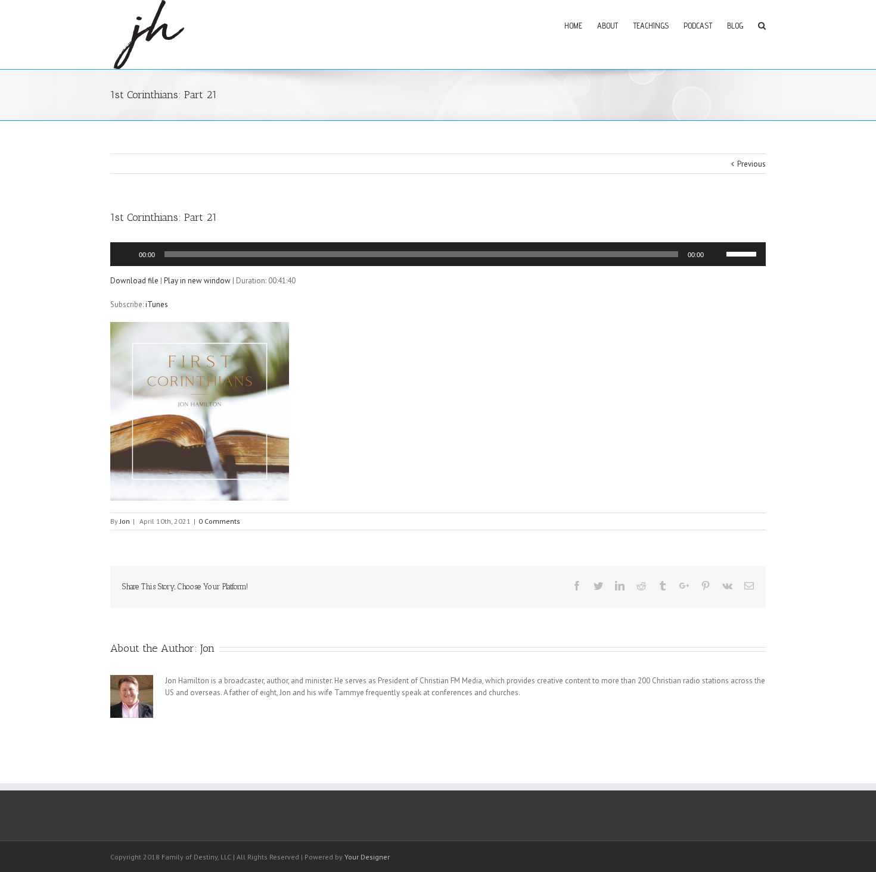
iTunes (156, 304)
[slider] (743, 253)
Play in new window (197, 281)
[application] (438, 254)
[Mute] (717, 254)
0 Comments (219, 521)
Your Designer (367, 856)
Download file (134, 281)
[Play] (126, 254)
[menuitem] (580, 25)
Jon (125, 521)
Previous (751, 164)
